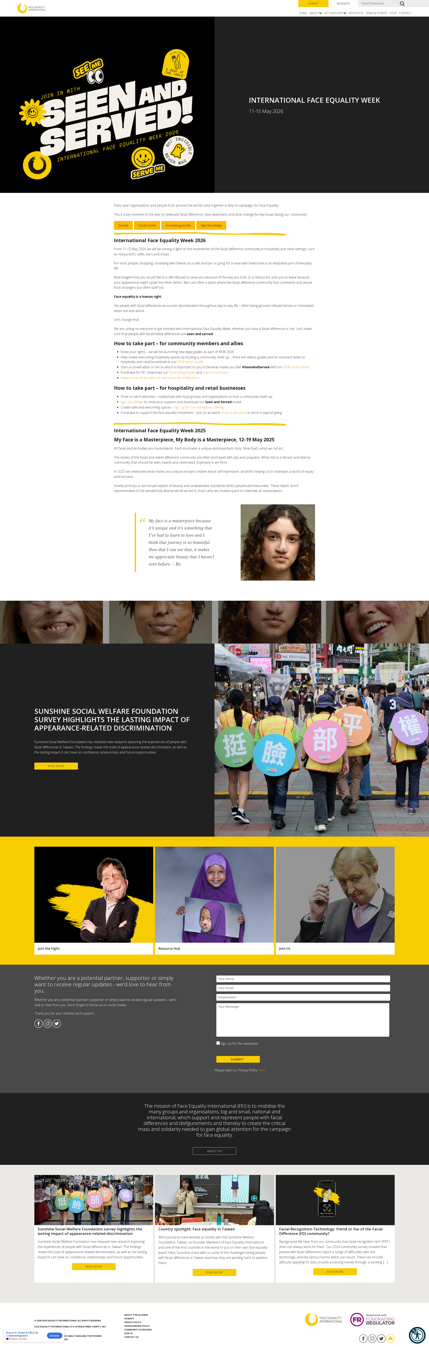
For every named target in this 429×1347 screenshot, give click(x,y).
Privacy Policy (132, 1322)
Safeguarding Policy (137, 1325)
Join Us (128, 1333)
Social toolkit (147, 225)
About (314, 13)
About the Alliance (136, 1314)
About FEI (214, 1151)
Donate (313, 3)
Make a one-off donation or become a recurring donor (160, 377)
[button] (417, 1335)
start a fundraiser (216, 372)
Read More (56, 766)
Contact (405, 13)
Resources (356, 13)
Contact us (131, 1336)
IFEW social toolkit (190, 361)
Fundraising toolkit (178, 225)
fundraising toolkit (182, 372)
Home (303, 13)
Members (343, 3)
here (261, 1070)
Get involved (333, 13)
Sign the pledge (211, 225)
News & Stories (376, 13)
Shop (393, 13)
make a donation (234, 412)
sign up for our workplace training (199, 407)
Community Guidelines (138, 1329)
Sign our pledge (132, 402)
